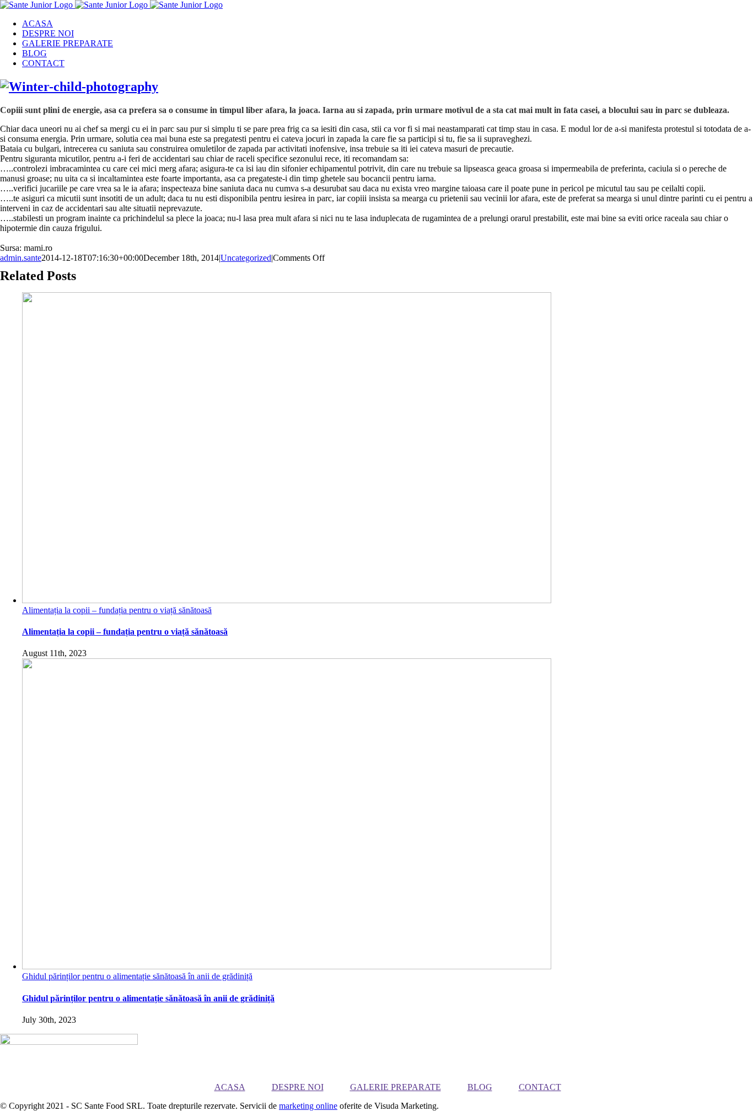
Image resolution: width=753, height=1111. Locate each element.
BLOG (479, 1087)
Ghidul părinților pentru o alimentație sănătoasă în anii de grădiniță (137, 976)
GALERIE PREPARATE (395, 1087)
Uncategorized (245, 257)
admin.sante (20, 257)
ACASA (229, 1087)
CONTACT (540, 1087)
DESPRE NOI (298, 1087)
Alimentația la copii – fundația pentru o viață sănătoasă (117, 610)
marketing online (308, 1105)
